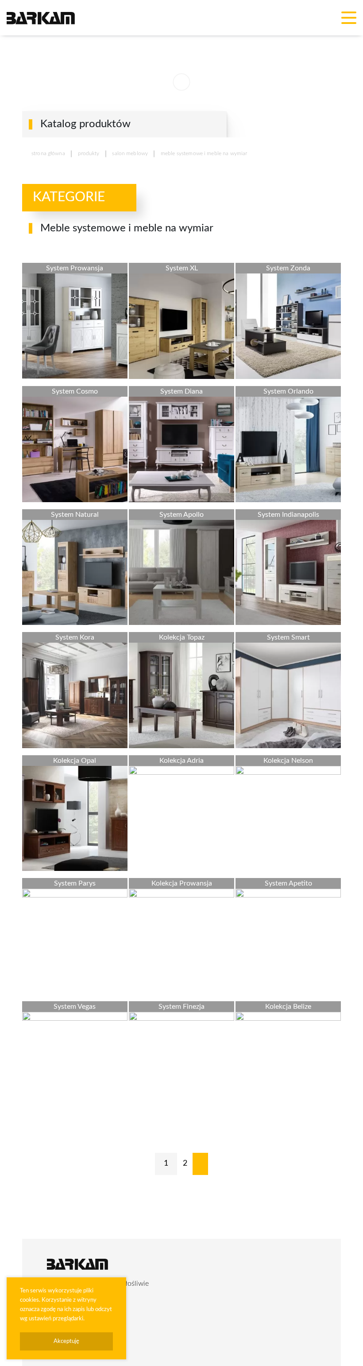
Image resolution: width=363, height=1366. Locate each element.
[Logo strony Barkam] (41, 18)
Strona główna (48, 153)
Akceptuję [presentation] (66, 1341)
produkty (89, 153)
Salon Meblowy (130, 153)
